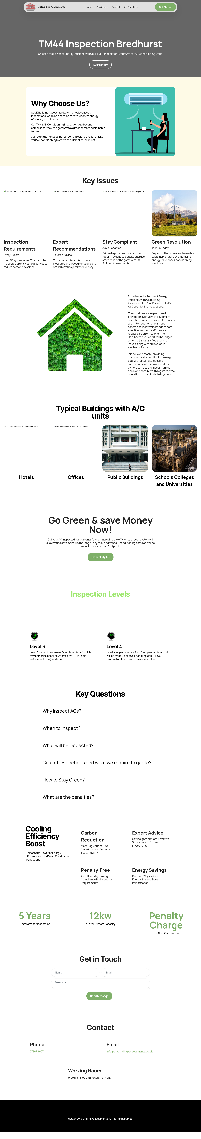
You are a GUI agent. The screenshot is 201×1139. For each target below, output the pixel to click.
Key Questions (131, 7)
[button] (100, 710)
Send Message (99, 996)
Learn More (100, 64)
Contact (116, 7)
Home (89, 7)
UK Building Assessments (51, 7)
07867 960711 (37, 1051)
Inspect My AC (101, 557)
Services (101, 7)
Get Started (165, 7)
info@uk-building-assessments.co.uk (130, 1051)
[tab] (100, 710)
